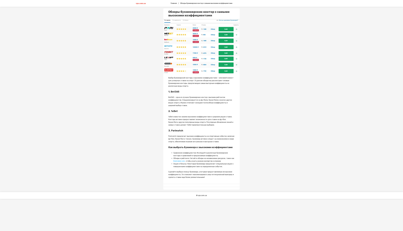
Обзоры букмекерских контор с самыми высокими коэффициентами (206, 3)
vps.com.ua (141, 3)
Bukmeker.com (179, 161)
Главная (174, 3)
